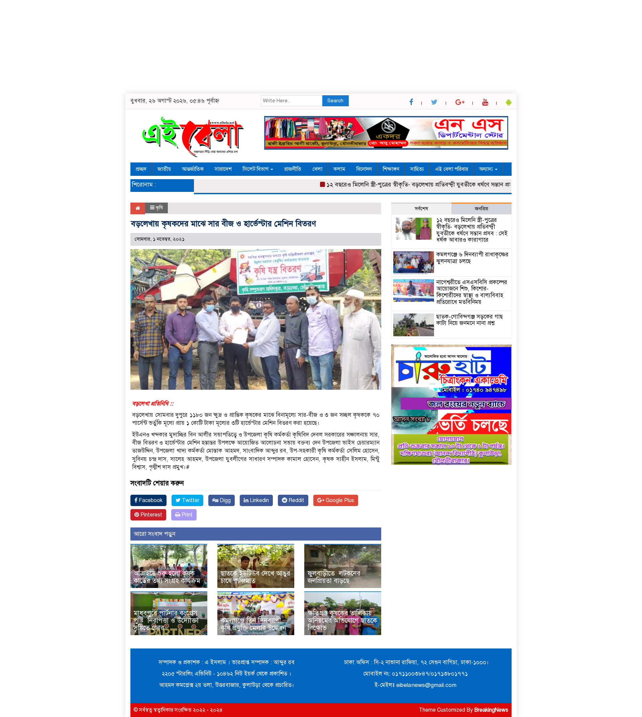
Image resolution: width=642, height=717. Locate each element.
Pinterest (150, 514)
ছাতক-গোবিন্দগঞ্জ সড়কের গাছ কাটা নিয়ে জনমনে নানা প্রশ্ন (469, 320)
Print (186, 514)
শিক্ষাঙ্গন (391, 169)
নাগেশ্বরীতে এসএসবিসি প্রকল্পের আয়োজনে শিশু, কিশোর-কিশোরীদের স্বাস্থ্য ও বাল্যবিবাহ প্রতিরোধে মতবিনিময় (471, 292)
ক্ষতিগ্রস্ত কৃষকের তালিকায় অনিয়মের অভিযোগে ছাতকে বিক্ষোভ (342, 620)
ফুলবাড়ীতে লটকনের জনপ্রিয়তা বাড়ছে (334, 577)
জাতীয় (164, 169)
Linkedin (258, 500)
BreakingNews (491, 710)
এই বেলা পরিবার (451, 169)
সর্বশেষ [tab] (421, 209)
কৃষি (159, 208)
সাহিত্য (417, 169)
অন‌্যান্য (486, 169)
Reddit (295, 500)
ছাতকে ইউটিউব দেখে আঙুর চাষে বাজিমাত (255, 577)
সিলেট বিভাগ (256, 169)
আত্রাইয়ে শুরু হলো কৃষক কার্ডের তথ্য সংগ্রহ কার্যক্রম (167, 577)
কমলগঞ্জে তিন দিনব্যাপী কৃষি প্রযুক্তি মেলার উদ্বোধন (253, 624)
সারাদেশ (223, 169)
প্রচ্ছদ (141, 169)
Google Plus (339, 500)
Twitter (190, 500)
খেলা (317, 169)
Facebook (150, 500)
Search (335, 101)
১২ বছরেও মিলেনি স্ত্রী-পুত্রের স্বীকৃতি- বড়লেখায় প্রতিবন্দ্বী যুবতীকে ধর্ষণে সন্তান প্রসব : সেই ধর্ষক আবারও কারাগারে (440, 184)
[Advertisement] (200, 47)
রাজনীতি (292, 169)
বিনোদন (364, 169)
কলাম (339, 169)
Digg (224, 500)
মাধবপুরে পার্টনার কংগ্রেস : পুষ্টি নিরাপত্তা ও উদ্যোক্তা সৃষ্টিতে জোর (167, 620)
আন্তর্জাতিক (193, 169)
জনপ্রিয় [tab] (481, 209)
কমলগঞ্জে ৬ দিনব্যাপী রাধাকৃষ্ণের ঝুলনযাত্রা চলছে (472, 258)
